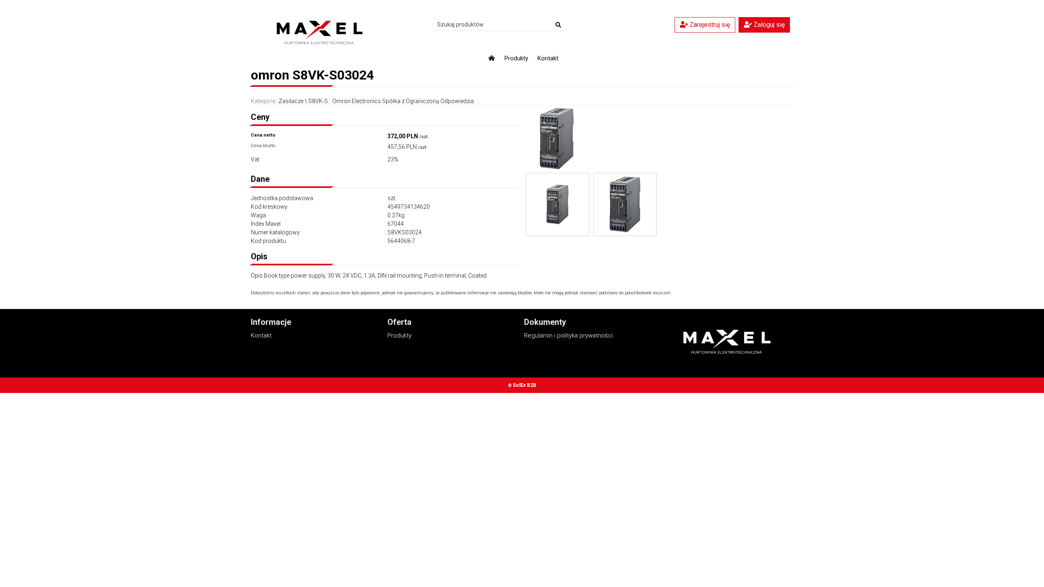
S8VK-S (318, 101)
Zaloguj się (768, 25)
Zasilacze (291, 101)
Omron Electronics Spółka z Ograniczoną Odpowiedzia (403, 101)
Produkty (516, 58)
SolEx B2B (524, 385)
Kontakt (547, 58)
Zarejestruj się (709, 25)
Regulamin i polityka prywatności (568, 335)
